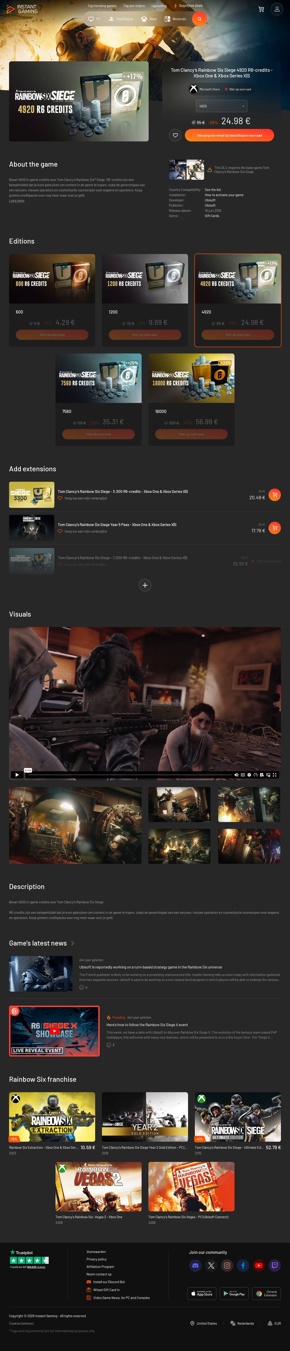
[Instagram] (227, 1265)
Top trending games (102, 6)
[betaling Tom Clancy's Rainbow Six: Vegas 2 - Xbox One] (99, 1186)
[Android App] (234, 1293)
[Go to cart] (261, 9)
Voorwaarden (96, 1252)
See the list (213, 190)
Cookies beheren (21, 1323)
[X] (211, 1265)
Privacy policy (97, 1259)
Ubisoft (210, 200)
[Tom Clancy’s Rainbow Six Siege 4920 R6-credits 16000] (191, 399)
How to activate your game (224, 195)
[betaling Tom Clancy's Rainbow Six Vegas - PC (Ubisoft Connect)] (191, 1186)
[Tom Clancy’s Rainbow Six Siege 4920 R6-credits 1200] (145, 300)
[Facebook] (243, 1265)
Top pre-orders (134, 6)
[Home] (22, 9)
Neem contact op (99, 1274)
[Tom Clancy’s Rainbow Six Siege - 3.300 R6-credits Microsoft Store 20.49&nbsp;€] (31, 495)
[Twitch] (274, 1265)
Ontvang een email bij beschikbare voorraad (229, 135)
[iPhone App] (201, 1293)
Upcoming (159, 6)
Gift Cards (212, 216)
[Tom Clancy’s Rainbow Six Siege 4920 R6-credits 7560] (99, 399)
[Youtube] (259, 1265)
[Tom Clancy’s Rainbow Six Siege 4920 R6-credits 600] (52, 300)
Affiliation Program (100, 1267)
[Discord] (195, 1265)
